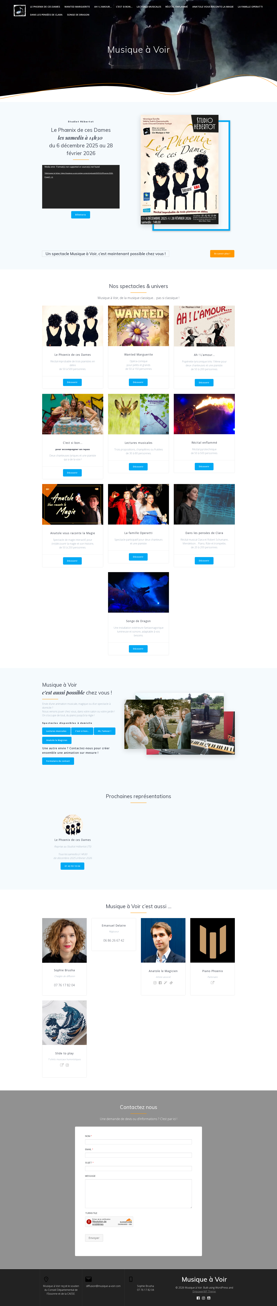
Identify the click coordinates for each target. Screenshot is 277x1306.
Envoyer (94, 1238)
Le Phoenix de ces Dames (45, 6)
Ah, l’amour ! (104, 731)
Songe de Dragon (78, 14)
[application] (81, 187)
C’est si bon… (124, 6)
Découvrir (72, 382)
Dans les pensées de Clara (46, 14)
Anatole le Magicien (56, 740)
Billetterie (80, 214)
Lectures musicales (149, 6)
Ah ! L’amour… (103, 6)
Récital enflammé (176, 6)
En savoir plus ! (222, 253)
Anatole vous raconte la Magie (213, 6)
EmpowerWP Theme (204, 1291)
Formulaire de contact (58, 761)
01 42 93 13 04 (72, 866)
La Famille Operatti (250, 6)
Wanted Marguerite (77, 6)
